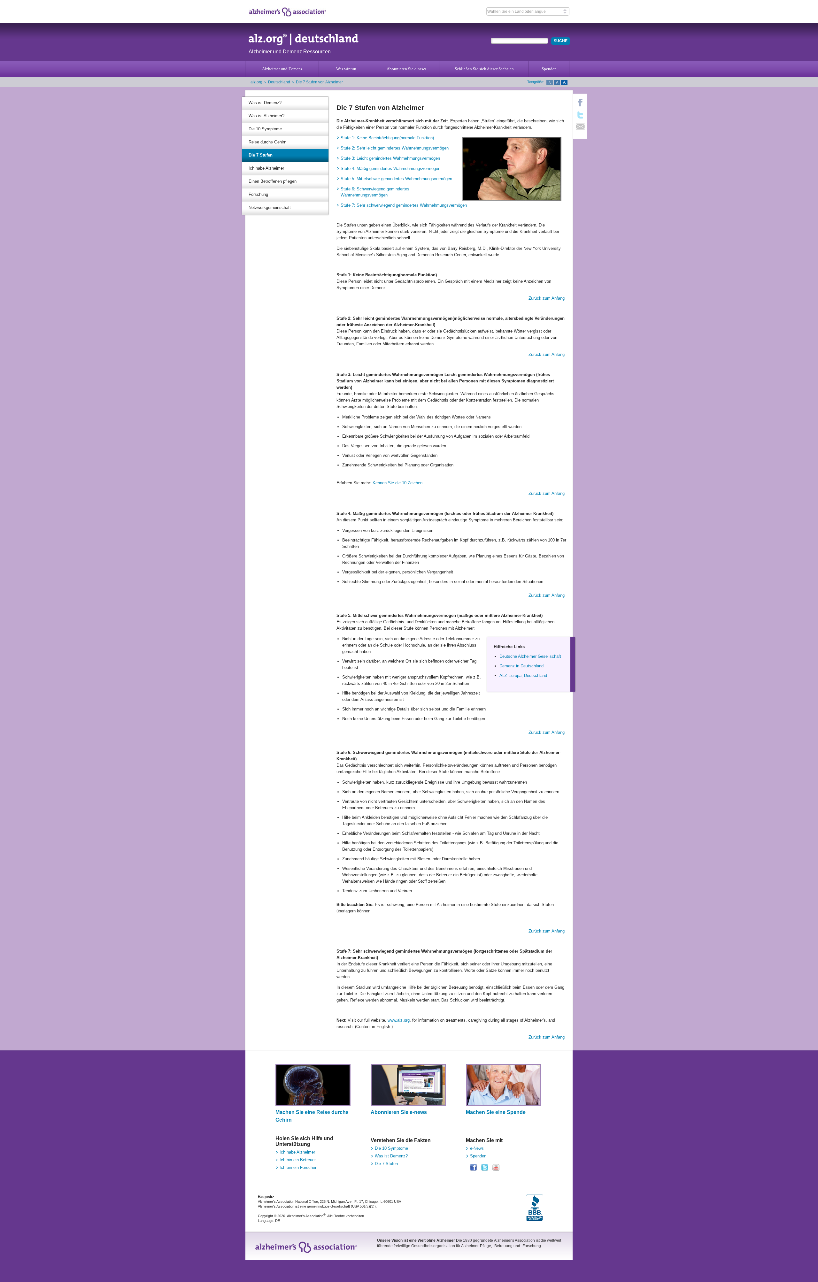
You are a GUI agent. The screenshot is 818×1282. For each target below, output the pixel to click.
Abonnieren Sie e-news (406, 68)
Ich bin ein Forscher (298, 1167)
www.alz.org (399, 1020)
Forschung (258, 194)
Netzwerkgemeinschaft (270, 207)
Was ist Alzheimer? (266, 115)
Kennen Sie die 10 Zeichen (396, 482)
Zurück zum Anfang (547, 298)
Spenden (549, 68)
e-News (477, 1148)
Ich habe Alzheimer (266, 168)
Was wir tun (346, 68)
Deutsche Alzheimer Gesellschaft (530, 656)
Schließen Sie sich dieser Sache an (484, 68)
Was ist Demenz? (265, 102)
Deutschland (279, 82)
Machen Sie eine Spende (496, 1112)
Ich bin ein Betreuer (298, 1159)
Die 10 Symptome (265, 129)
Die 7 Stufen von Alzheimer (319, 82)
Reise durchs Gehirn (267, 142)
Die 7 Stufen (261, 155)
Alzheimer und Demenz (282, 68)
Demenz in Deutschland (521, 666)
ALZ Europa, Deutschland (523, 675)
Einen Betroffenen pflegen (273, 181)
